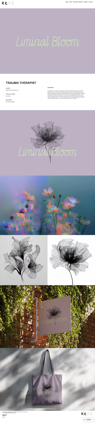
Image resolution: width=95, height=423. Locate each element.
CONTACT (90, 2)
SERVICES (81, 2)
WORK (67, 2)
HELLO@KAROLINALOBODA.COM (9, 412)
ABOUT (70, 2)
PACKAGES (75, 2)
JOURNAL (86, 2)
